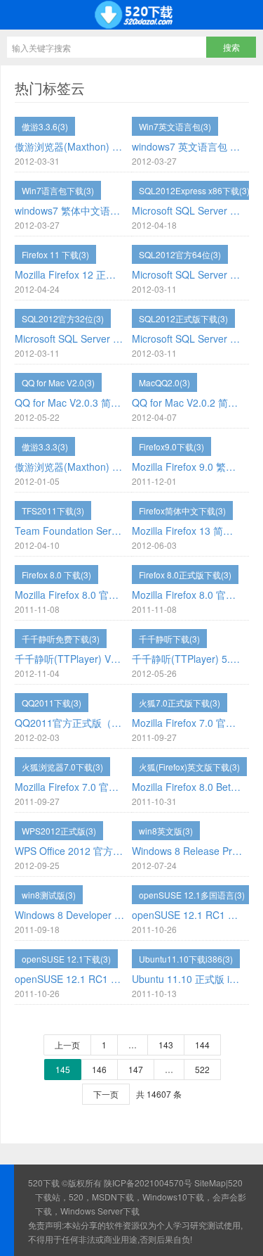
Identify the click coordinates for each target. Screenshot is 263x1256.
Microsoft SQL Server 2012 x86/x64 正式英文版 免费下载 (187, 338)
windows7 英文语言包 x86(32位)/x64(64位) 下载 (187, 146)
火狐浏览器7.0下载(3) (62, 767)
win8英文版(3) (166, 831)
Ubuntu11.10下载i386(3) (186, 959)
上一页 (67, 1045)
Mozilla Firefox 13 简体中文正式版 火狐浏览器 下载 (187, 531)
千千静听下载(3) (169, 639)
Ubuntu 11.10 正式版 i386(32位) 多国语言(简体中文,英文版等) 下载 (187, 979)
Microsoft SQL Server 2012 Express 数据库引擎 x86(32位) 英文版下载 (187, 210)
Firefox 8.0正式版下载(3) (185, 575)
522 (202, 1069)
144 (202, 1045)
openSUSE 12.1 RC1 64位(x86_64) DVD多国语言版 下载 (187, 915)
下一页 (106, 1094)
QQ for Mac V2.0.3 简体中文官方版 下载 (70, 402)
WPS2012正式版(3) (59, 831)
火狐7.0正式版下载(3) (179, 703)
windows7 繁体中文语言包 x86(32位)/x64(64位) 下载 (70, 210)
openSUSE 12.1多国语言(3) (192, 895)
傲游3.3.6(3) (45, 126)
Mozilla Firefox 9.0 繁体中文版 (187, 466)
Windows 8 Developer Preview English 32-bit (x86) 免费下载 (70, 915)
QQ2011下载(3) (51, 703)
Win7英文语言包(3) (175, 126)
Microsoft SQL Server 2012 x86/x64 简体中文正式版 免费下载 (187, 274)
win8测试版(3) (49, 895)
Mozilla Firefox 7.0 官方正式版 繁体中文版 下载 (187, 723)
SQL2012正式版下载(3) (183, 318)
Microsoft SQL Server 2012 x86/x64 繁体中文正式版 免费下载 (70, 338)
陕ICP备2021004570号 (148, 1182)
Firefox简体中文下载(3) (182, 510)
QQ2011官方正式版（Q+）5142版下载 (70, 723)
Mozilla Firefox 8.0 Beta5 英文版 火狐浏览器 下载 (187, 787)
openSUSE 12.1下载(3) (66, 959)
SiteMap (210, 1182)
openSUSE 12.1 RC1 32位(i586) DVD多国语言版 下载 (70, 979)
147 (135, 1069)
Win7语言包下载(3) (58, 190)
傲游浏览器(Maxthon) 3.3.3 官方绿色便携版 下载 (70, 466)
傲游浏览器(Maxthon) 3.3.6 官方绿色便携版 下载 (70, 146)
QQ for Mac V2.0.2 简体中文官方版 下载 (187, 402)
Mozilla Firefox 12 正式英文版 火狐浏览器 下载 (70, 274)
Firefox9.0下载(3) (171, 446)
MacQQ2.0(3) (164, 382)
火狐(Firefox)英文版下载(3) (189, 767)
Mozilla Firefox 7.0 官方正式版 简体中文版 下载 (70, 787)
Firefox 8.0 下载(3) (56, 575)
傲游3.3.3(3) (45, 446)
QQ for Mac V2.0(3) (58, 382)
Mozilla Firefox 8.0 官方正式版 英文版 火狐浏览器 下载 (70, 595)
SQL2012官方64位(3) (180, 254)
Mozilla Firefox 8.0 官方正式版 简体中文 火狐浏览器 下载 (187, 595)
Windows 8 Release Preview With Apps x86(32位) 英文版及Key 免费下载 (187, 851)
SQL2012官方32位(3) (63, 318)
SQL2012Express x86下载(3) (194, 190)
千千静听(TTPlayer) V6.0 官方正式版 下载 (70, 659)
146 (99, 1069)
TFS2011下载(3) (53, 510)
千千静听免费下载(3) (61, 639)
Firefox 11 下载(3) (55, 254)
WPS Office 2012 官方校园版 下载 (70, 851)
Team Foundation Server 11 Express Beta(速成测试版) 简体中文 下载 (70, 531)
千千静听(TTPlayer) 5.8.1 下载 (187, 659)
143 (166, 1045)
